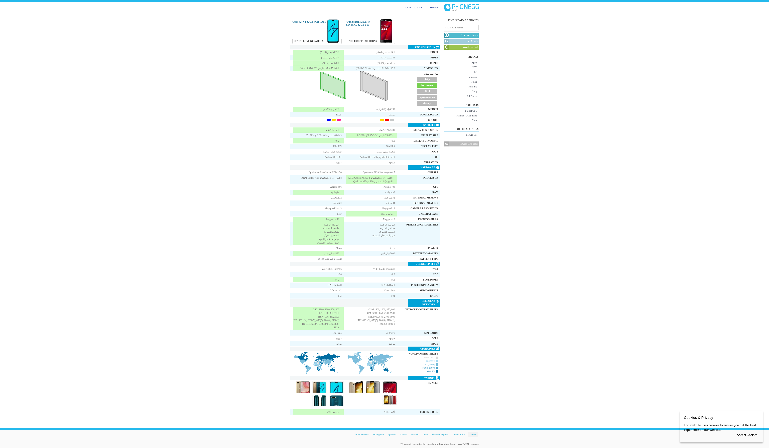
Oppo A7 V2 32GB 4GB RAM (309, 21)
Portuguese (378, 434)
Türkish (414, 434)
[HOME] (461, 7)
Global (473, 434)
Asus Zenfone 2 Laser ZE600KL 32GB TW (358, 23)
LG (475, 72)
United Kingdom (440, 434)
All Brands (472, 96)
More (474, 120)
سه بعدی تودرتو (427, 97)
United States (459, 434)
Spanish (392, 434)
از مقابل (427, 103)
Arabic (403, 434)
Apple (474, 62)
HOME (434, 7)
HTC (474, 67)
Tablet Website (361, 434)
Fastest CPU (471, 110)
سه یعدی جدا (427, 85)
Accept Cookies (747, 435)
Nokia (474, 81)
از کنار (427, 79)
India (425, 434)
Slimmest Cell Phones (466, 115)
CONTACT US (414, 7)
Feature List (471, 134)
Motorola (472, 77)
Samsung (472, 86)
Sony (474, 91)
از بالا (427, 91)
